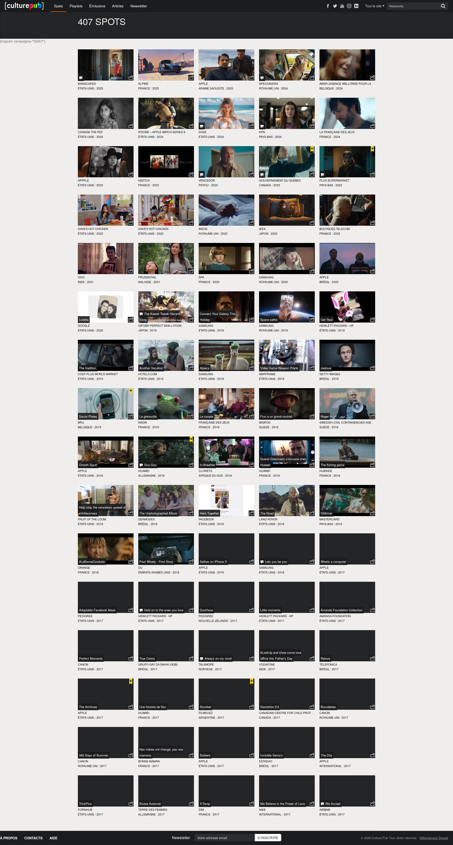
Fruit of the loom (92, 519)
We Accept (332, 803)
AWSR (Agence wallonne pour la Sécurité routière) (361, 83)
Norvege (206, 669)
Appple (83, 180)
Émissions (97, 5)
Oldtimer (326, 513)
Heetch (144, 180)
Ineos (203, 229)
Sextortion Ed (269, 707)
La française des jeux (337, 132)
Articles (118, 5)
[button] (131, 78)
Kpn (262, 132)
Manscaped (87, 83)
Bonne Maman (149, 761)
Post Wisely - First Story (156, 561)
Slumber (205, 707)
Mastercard (329, 519)
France (144, 88)
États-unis (86, 88)
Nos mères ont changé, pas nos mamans (161, 752)
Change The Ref (90, 132)
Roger (325, 416)
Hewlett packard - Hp (336, 325)
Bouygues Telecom (334, 229)
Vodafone (267, 664)
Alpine (143, 83)
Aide (53, 838)
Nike (262, 809)
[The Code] (202, 126)
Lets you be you (275, 561)
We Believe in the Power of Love (282, 803)
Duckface (206, 610)
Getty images (329, 374)
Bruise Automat (150, 803)
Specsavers (268, 83)
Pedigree (85, 616)
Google (84, 325)
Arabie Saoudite (211, 88)
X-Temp (205, 803)
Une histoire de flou (152, 707)
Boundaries (328, 707)
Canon (83, 664)
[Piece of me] (262, 126)
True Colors (147, 658)
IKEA (262, 229)
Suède (324, 427)
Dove (202, 132)
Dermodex (146, 519)
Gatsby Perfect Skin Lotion (159, 325)
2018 (275, 427)
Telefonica (328, 664)
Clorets (205, 471)
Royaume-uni (269, 88)
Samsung (266, 277)
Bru (81, 422)
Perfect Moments (91, 658)
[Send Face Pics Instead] (81, 77)
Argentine (207, 717)
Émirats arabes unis (154, 572)
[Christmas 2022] (322, 174)
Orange (84, 567)
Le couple (206, 416)
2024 (284, 88)
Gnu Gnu (149, 465)
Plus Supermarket (334, 180)
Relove (325, 658)
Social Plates (88, 416)
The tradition (87, 368)
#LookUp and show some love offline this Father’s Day (280, 655)
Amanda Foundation (335, 616)
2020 (216, 282)
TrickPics (85, 803)
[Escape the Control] (262, 174)
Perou (204, 185)
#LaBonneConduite (92, 561)
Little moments (270, 610)
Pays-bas (266, 137)
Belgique (326, 88)
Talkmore (206, 664)
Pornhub (85, 809)
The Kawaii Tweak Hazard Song (159, 316)
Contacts (33, 838)
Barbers (205, 755)
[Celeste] (202, 174)
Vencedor (207, 180)
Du (140, 567)
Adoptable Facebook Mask (97, 610)
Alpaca (204, 368)
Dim (201, 809)
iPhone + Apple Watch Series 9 (161, 132)
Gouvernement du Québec (280, 180)
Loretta (83, 319)
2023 (99, 185)
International (330, 766)
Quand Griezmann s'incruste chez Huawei (283, 462)
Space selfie (268, 319)
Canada (265, 185)
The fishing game (332, 465)
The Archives (88, 707)
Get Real (327, 319)
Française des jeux (214, 422)
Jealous (326, 368)
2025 (99, 88)
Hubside (325, 471)
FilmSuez (206, 713)
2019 (153, 330)
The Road (266, 513)
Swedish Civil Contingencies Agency (348, 422)
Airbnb (324, 809)
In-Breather (207, 465)
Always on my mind (217, 658)
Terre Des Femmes (152, 809)
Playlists (76, 5)
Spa (201, 277)
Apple (203, 83)
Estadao (265, 761)
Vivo (81, 277)
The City (326, 755)
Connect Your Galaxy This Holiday (218, 316)
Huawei (143, 471)
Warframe (267, 374)
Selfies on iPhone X (213, 561)
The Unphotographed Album (158, 513)
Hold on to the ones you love (163, 610)
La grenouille (148, 416)
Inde (81, 282)
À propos (8, 838)
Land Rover (268, 519)
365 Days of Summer (93, 755)
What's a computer (333, 561)
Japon (263, 233)
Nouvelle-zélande (213, 621)
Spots (58, 5)
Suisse (264, 427)
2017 (341, 572)
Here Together (209, 513)
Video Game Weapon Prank (279, 368)
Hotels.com (147, 374)
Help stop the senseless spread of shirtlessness (102, 510)
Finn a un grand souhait (276, 416)
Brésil (324, 282)
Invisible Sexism (271, 755)
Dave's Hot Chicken (93, 229)
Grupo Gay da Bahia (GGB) (158, 664)
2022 (339, 185)
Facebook (206, 519)
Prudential (147, 277)
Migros (264, 422)
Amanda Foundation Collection (341, 610)
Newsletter (138, 5)
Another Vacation (151, 368)
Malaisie (144, 282)
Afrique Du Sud (211, 475)
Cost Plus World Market (98, 374)
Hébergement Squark (433, 838)
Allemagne (147, 475)
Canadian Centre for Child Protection (290, 713)
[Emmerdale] (262, 77)
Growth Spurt (88, 465)
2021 (90, 282)
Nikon (142, 422)
